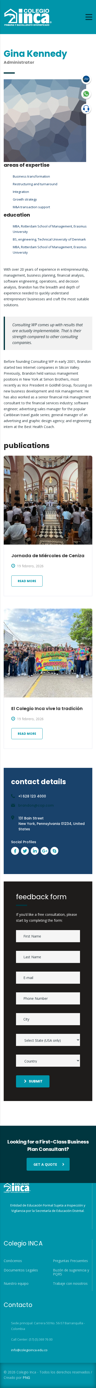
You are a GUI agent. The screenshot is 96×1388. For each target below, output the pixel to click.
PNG (26, 1377)
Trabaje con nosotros (70, 1284)
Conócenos (13, 1261)
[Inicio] (28, 16)
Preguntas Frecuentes (70, 1261)
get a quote (45, 1164)
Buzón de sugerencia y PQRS (71, 1272)
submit (36, 1081)
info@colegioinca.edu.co (29, 1350)
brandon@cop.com (36, 805)
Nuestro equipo (16, 1284)
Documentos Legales (21, 1270)
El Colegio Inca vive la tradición (47, 708)
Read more (27, 581)
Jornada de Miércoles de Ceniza (47, 555)
